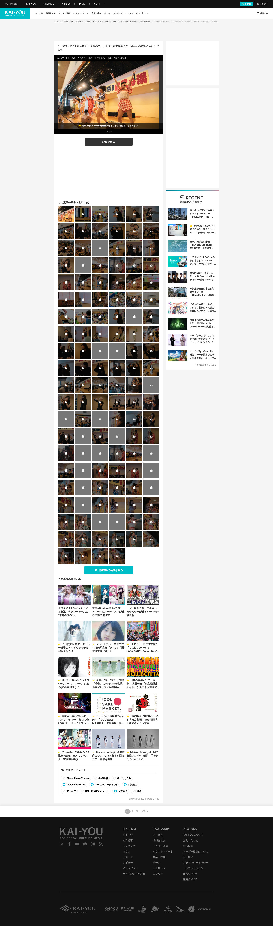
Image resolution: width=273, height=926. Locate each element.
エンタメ (158, 873)
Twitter (62, 844)
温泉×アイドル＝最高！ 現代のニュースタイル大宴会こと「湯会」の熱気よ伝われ (118, 21)
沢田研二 (71, 791)
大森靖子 (122, 791)
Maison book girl (75, 784)
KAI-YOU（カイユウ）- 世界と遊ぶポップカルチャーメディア (15, 13)
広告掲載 (188, 845)
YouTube (76, 844)
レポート (79, 21)
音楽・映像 (68, 21)
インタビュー (130, 868)
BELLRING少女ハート (97, 791)
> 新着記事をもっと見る (205, 365)
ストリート (159, 868)
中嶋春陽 (103, 778)
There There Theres (77, 778)
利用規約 (188, 857)
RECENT (194, 198)
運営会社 (188, 873)
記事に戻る (108, 141)
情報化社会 (159, 840)
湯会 (139, 791)
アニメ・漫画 (160, 845)
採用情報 (188, 879)
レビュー (128, 862)
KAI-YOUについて (193, 834)
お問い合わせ (190, 840)
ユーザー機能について (195, 851)
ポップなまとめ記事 (134, 873)
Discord (85, 844)
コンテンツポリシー (194, 868)
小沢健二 (132, 784)
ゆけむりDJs (124, 778)
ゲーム (156, 862)
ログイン (261, 3)
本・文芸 (158, 834)
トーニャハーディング (106, 784)
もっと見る (140, 13)
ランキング (129, 845)
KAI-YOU (57, 21)
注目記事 (128, 840)
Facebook (69, 844)
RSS (101, 844)
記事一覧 (128, 834)
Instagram (93, 844)
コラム (126, 851)
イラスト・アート (163, 851)
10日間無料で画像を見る (109, 570)
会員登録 (246, 3)
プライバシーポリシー (195, 862)
